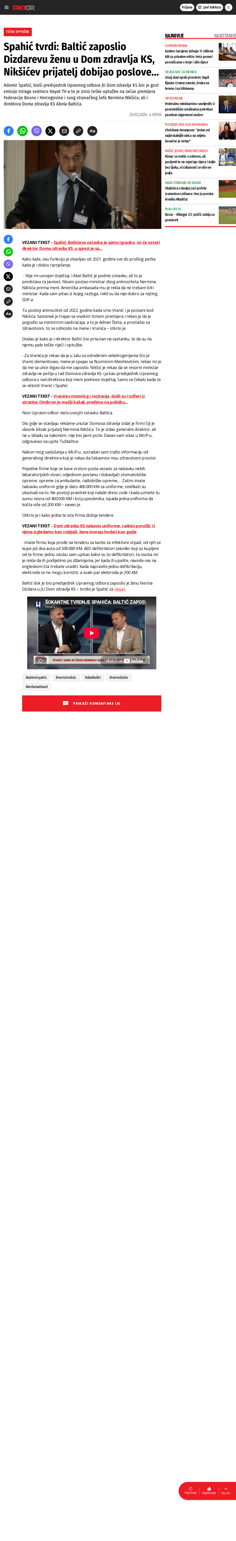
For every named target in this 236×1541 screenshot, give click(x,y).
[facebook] (9, 131)
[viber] (36, 131)
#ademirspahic (36, 677)
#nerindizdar (119, 677)
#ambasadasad (36, 686)
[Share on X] (50, 131)
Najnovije (191, 1493)
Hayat (119, 589)
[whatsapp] (22, 131)
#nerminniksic (66, 677)
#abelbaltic (93, 677)
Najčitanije (209, 1493)
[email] (64, 131)
